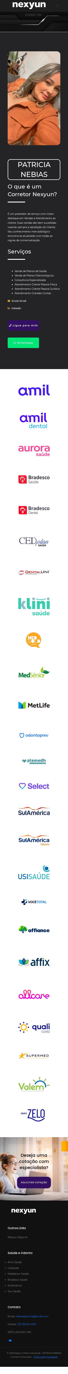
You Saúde (14, 1291)
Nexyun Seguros (18, 1237)
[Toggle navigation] (58, 6)
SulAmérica (15, 1285)
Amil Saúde (15, 1262)
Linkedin (16, 308)
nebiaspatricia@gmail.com (32, 1316)
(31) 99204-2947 (26, 1324)
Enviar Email (19, 301)
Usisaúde (13, 1268)
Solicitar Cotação (34, 1182)
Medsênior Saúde (18, 1273)
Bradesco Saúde (17, 1279)
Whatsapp (24, 342)
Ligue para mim (25, 325)
